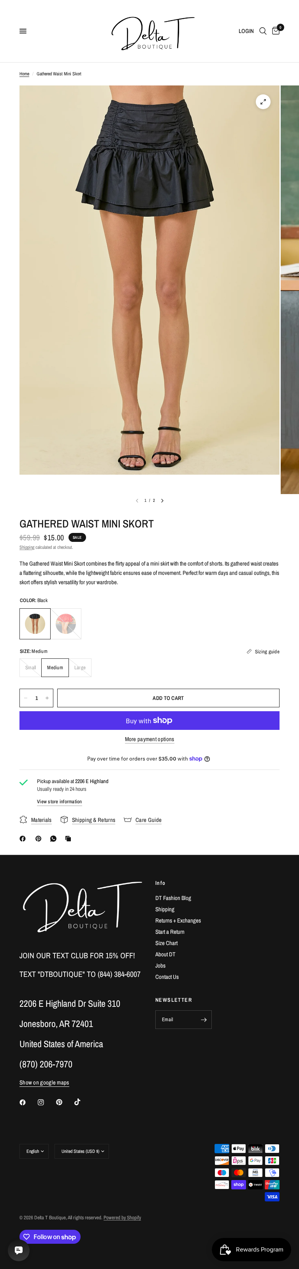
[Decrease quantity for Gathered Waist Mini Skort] (26, 698)
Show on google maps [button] (44, 1082)
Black (35, 623)
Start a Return (170, 932)
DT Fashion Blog (173, 898)
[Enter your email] (204, 1019)
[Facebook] (24, 838)
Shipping (26, 547)
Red (65, 623)
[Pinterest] (40, 838)
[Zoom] (263, 101)
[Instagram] (46, 1102)
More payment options (149, 739)
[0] (274, 31)
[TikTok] (82, 1102)
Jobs (160, 965)
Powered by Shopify (122, 1217)
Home (24, 74)
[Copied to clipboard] (69, 838)
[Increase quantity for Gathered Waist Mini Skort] (47, 698)
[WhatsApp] (55, 838)
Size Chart (166, 943)
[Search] (263, 31)
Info (160, 883)
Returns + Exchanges (178, 920)
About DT (165, 954)
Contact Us (167, 977)
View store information (59, 801)
